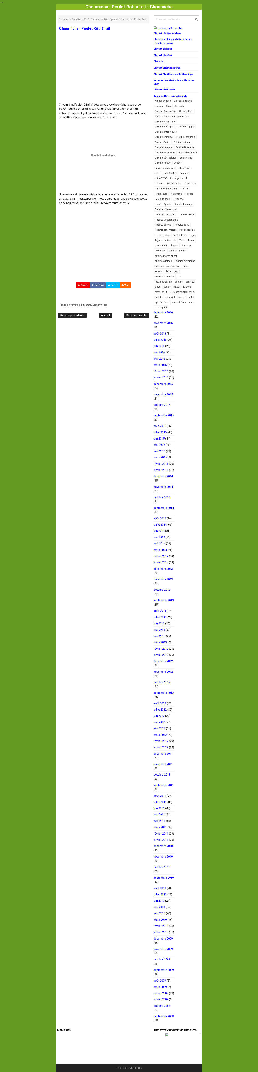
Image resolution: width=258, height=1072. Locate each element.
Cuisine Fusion (162, 142)
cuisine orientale (163, 261)
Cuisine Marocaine (165, 152)
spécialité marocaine (183, 302)
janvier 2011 (161, 840)
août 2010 (160, 888)
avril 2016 (159, 358)
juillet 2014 (160, 524)
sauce (182, 297)
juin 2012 (159, 715)
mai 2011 (159, 814)
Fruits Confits (169, 173)
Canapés (179, 106)
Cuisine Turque (163, 163)
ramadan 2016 (162, 292)
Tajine (193, 235)
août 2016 (160, 333)
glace (168, 271)
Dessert (178, 163)
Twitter (114, 285)
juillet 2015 (160, 432)
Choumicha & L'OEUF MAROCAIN (172, 116)
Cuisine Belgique (185, 126)
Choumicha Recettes (130, 1068)
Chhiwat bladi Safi (163, 55)
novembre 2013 (163, 579)
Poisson (189, 194)
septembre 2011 (164, 785)
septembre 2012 (164, 693)
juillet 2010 (160, 894)
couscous (160, 250)
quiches (186, 287)
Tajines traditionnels (165, 240)
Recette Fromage (183, 204)
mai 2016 (159, 352)
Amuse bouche (163, 101)
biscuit (174, 245)
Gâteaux (184, 173)
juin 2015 (159, 438)
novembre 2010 (163, 856)
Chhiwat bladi (186, 111)
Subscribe (176, 28)
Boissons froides (183, 101)
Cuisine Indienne (182, 142)
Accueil (105, 315)
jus (179, 276)
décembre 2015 (163, 384)
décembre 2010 (163, 846)
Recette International (166, 209)
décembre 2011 (163, 753)
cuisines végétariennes (167, 266)
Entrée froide (184, 168)
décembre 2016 (163, 312)
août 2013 (160, 611)
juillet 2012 (160, 709)
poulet (167, 287)
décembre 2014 (163, 476)
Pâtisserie (178, 199)
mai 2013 (159, 629)
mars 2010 (160, 919)
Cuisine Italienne (163, 147)
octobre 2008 (162, 1006)
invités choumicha (164, 276)
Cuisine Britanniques (166, 132)
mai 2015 (159, 444)
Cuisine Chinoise (164, 137)
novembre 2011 (163, 764)
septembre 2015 (164, 415)
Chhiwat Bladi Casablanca (167, 68)
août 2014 (160, 518)
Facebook (98, 285)
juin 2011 (159, 808)
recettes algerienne (183, 292)
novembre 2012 (163, 671)
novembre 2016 (163, 323)
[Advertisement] (103, 74)
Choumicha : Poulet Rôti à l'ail (84, 28)
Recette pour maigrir (165, 230)
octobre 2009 (162, 959)
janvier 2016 (161, 377)
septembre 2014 (164, 508)
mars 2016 (160, 365)
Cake (168, 106)
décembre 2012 (163, 661)
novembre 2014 (163, 487)
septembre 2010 (164, 877)
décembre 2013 (163, 568)
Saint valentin (180, 235)
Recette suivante (136, 315)
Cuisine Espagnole (185, 137)
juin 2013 (159, 623)
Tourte (191, 240)
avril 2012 (159, 728)
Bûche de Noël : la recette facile (170, 96)
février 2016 (161, 371)
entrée (158, 271)
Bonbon (159, 106)
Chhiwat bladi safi (163, 48)
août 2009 (160, 980)
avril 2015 (159, 451)
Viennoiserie (161, 245)
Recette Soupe (186, 214)
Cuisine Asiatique (164, 126)
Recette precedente (72, 315)
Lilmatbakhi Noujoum (166, 188)
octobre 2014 (162, 497)
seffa (191, 297)
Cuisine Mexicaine (187, 152)
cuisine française (178, 250)
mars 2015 (160, 457)
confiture (186, 245)
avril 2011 (159, 821)
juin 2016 (159, 346)
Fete (157, 173)
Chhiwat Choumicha (165, 111)
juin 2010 (159, 900)
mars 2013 (160, 642)
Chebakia (158, 61)
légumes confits (163, 281)
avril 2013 (159, 636)
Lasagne (159, 183)
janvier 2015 (161, 470)
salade (158, 297)
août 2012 (160, 703)
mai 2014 (159, 537)
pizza (158, 287)
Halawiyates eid (178, 178)
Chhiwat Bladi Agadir (164, 89)
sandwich (170, 297)
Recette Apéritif (163, 204)
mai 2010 (159, 907)
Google (84, 285)
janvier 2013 (161, 655)
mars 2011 (160, 827)
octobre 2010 (162, 867)
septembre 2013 (164, 600)
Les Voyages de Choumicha (182, 183)
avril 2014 (159, 543)
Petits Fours (161, 194)
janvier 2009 (161, 999)
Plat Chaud (176, 194)
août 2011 (160, 795)
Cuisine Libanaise (185, 147)
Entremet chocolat (164, 168)
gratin (177, 271)
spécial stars (161, 302)
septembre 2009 (164, 970)
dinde (186, 266)
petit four (190, 281)
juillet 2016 (160, 340)
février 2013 (161, 648)
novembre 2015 (163, 394)
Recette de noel (163, 225)
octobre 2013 (162, 589)
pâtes (176, 287)
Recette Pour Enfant (165, 214)
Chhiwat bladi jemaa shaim (167, 33)
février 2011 (161, 833)
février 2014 (161, 556)
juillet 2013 (160, 617)
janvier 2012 (161, 747)
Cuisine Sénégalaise (165, 157)
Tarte (182, 240)
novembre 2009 (163, 949)
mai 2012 (159, 722)
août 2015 (160, 426)
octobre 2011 (162, 774)
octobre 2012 (162, 682)
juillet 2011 (160, 802)
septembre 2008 (164, 1016)
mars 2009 (160, 987)
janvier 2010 (161, 932)
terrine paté (161, 307)
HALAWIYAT (161, 178)
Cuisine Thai (186, 157)
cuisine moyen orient (166, 256)
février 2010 (161, 926)
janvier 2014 (161, 562)
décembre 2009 (163, 938)
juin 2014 (159, 531)
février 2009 (161, 993)
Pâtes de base (162, 199)
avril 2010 (159, 913)
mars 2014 (160, 550)
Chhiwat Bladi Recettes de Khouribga (173, 74)
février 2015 (161, 464)
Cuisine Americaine (165, 121)
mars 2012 (160, 735)
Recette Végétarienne (166, 219)
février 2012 (161, 741)
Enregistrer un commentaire (84, 305)
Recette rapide (187, 230)
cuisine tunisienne (185, 261)
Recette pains (182, 225)
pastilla (179, 281)
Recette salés (162, 235)
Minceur (184, 188)
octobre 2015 (162, 405)
